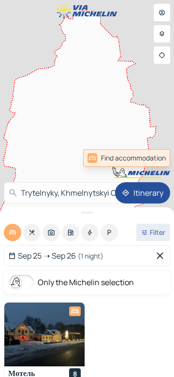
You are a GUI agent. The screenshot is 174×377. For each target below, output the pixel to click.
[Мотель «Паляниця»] (44, 334)
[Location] (162, 55)
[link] (126, 158)
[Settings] (162, 34)
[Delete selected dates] (162, 255)
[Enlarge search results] (87, 212)
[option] (12, 232)
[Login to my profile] (162, 12)
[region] (44, 334)
